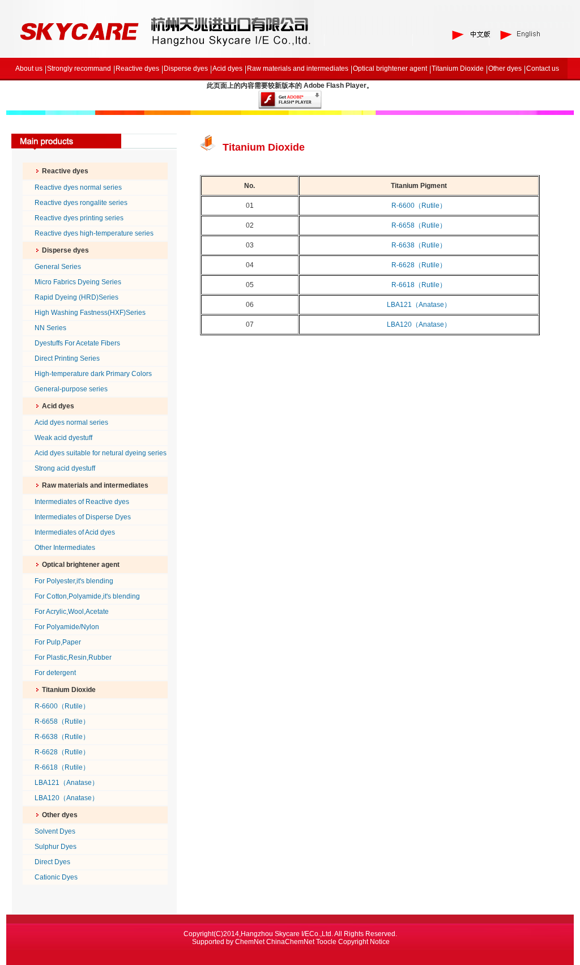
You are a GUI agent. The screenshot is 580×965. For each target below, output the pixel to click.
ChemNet (250, 942)
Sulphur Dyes (55, 847)
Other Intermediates (65, 548)
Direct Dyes (52, 862)
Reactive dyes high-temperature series (94, 233)
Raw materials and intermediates (297, 68)
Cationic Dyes (56, 877)
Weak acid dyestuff (63, 438)
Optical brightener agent (390, 68)
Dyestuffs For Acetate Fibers (77, 343)
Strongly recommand (79, 68)
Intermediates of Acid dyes (75, 532)
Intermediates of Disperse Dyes (83, 517)
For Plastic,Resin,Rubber (73, 657)
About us (28, 68)
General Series (58, 267)
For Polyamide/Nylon (67, 627)
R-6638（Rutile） (62, 737)
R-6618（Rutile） (62, 767)
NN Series (50, 328)
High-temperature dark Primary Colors (93, 374)
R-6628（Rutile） (62, 752)
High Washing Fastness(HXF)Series (90, 313)
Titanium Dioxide (458, 68)
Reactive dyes (137, 68)
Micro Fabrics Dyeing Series (78, 282)
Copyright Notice (364, 942)
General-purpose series (71, 389)
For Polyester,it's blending (74, 581)
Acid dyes (227, 68)
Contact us (542, 68)
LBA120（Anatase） (67, 798)
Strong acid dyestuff (65, 468)
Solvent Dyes (55, 831)
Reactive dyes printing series (79, 218)
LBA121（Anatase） (67, 783)
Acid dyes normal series (71, 422)
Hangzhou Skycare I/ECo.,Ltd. (287, 934)
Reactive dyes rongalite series (81, 203)
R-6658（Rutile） (62, 721)
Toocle (326, 942)
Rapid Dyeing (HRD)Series (76, 297)
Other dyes (505, 68)
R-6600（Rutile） (62, 706)
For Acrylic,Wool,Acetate (72, 612)
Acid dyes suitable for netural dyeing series (101, 453)
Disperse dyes (186, 68)
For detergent (55, 673)
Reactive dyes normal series (78, 187)
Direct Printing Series (67, 358)
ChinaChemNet (290, 942)
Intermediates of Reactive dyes (82, 502)
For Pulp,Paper (58, 642)
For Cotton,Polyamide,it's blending (87, 596)
